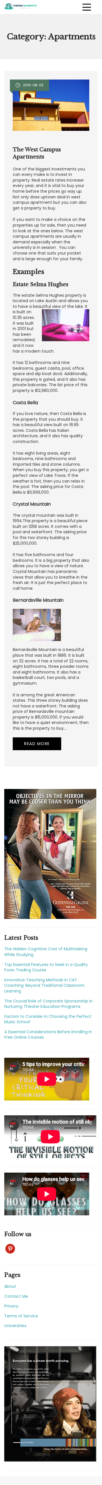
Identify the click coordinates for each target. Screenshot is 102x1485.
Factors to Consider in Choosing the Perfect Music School (47, 1019)
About (10, 1286)
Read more (37, 743)
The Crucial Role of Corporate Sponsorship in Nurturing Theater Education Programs (48, 1004)
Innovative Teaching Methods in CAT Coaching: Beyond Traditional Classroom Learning (44, 985)
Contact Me (16, 1296)
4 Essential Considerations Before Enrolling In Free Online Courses (48, 1034)
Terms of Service (21, 1316)
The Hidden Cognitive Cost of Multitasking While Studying (45, 951)
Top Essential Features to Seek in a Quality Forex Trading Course (46, 967)
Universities (15, 1326)
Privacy (11, 1306)
